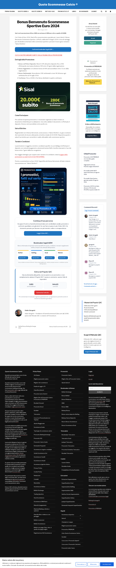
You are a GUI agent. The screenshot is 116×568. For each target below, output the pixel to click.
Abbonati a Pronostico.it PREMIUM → (93, 82)
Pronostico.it (63, 11)
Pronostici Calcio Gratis (41, 442)
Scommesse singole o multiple (43, 449)
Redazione (37, 475)
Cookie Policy (38, 472)
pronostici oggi (101, 401)
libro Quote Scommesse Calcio (14, 454)
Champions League (67, 522)
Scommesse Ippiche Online (42, 464)
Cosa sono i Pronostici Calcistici (71, 544)
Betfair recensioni (39, 520)
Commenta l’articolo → (43, 292)
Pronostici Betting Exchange (42, 434)
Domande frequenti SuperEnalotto (72, 505)
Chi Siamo (37, 375)
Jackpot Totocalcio (67, 442)
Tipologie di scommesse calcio (43, 431)
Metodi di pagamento (40, 505)
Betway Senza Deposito (69, 418)
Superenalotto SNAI (67, 490)
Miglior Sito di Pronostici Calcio (71, 379)
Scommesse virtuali (39, 460)
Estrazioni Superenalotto (69, 479)
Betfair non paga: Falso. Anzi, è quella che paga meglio (43, 528)
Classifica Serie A (39, 390)
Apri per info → (23, 257)
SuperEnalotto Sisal (67, 483)
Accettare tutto (107, 564)
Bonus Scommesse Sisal (69, 425)
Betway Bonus (66, 410)
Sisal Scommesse (39, 498)
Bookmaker (83, 11)
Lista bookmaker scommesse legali (98, 496)
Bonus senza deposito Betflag (70, 414)
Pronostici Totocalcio (68, 446)
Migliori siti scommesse (41, 383)
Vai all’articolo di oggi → (91, 284)
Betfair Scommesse (39, 524)
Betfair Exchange (39, 490)
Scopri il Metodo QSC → (92, 352)
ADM (17, 421)
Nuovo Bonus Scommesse (69, 421)
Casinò (94, 11)
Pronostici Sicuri (39, 407)
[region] (58, 562)
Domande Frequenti (39, 446)
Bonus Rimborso (66, 399)
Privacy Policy (38, 468)
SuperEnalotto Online (68, 498)
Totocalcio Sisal (66, 438)
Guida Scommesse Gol (40, 453)
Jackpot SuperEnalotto (68, 501)
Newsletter (37, 483)
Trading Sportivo (39, 494)
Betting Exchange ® (94, 500)
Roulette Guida (66, 466)
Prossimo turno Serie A (40, 394)
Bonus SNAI (65, 407)
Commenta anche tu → (90, 286)
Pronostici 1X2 (38, 438)
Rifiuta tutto (93, 564)
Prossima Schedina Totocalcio (71, 449)
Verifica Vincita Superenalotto (70, 494)
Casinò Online (66, 462)
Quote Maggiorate (39, 423)
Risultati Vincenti (39, 403)
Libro (74, 11)
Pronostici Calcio (67, 375)
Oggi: (91, 210)
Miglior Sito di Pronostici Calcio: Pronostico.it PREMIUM (43, 398)
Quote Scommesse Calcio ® (58, 4)
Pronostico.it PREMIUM (104, 433)
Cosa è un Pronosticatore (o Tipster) (42, 419)
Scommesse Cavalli (39, 457)
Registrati (93, 43)
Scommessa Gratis (39, 427)
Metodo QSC (50, 11)
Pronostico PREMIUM (68, 529)
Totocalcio (37, 414)
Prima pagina (10, 11)
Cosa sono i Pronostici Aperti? (70, 540)
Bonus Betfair (66, 395)
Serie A (64, 518)
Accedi (93, 38)
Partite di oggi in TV (39, 386)
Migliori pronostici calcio (41, 379)
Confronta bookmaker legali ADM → (43, 49)
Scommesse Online (39, 486)
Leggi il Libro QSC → (43, 233)
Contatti (36, 479)
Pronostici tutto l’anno (68, 548)
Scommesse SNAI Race (40, 501)
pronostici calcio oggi (14, 390)
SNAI (63, 403)
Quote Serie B (37, 11)
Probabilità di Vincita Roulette (70, 470)
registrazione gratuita (18, 479)
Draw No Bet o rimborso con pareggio (42, 515)
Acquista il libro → (92, 136)
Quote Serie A (23, 11)
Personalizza (80, 564)
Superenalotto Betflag (68, 487)
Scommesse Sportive (68, 514)
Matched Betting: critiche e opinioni (41, 510)
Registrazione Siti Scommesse (43, 533)
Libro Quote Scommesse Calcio (71, 533)
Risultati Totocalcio (67, 453)
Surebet (36, 410)
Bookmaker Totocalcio (68, 435)
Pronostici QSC (16, 472)
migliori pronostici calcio (18, 407)
